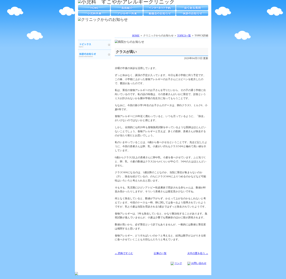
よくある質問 (192, 7)
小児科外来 (94, 13)
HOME (94, 7)
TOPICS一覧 (184, 35)
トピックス (94, 45)
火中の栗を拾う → (197, 253)
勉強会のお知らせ (159, 13)
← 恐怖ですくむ (124, 253)
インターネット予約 (159, 7)
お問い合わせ (198, 263)
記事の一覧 (160, 253)
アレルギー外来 (127, 13)
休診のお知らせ (192, 13)
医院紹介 (127, 7)
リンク (178, 263)
